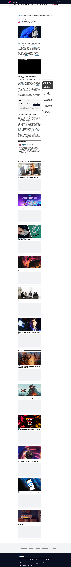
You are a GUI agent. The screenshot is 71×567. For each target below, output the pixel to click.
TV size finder (25, 15)
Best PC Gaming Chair (31, 549)
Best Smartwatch (38, 549)
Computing (18, 4)
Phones (15, 4)
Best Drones (54, 548)
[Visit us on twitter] (57, 1)
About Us (20, 559)
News (19, 22)
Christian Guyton (23, 22)
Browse (45, 4)
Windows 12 (20, 141)
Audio (32, 4)
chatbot (24, 55)
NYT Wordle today (42, 15)
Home (40, 4)
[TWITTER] (22, 145)
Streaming (26, 4)
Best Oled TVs (38, 548)
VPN (34, 4)
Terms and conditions (46, 559)
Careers (28, 562)
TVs (23, 4)
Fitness (29, 4)
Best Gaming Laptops (31, 546)
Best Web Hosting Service (24, 548)
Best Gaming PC (31, 548)
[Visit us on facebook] (56, 1)
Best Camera (54, 545)
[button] (69, 1)
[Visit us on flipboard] (59, 1)
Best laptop (30, 15)
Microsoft (19, 43)
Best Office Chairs (44, 549)
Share (20, 41)
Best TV (37, 546)
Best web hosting (36, 15)
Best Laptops (30, 545)
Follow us (35, 41)
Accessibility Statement (21, 562)
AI (21, 4)
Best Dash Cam (54, 546)
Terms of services (29, 107)
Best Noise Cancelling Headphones (46, 546)
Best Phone (37, 545)
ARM (38, 126)
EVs (43, 4)
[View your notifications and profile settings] (66, 2)
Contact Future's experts (30, 559)
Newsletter (39, 41)
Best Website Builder (23, 549)
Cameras (37, 4)
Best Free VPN (22, 546)
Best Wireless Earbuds (45, 548)
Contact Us (37, 559)
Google (31, 118)
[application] (29, 66)
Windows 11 (36, 122)
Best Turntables (44, 545)
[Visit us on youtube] (58, 1)
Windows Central (35, 47)
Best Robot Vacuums (55, 549)
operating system (20, 44)
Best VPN (48, 15)
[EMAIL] (23, 145)
